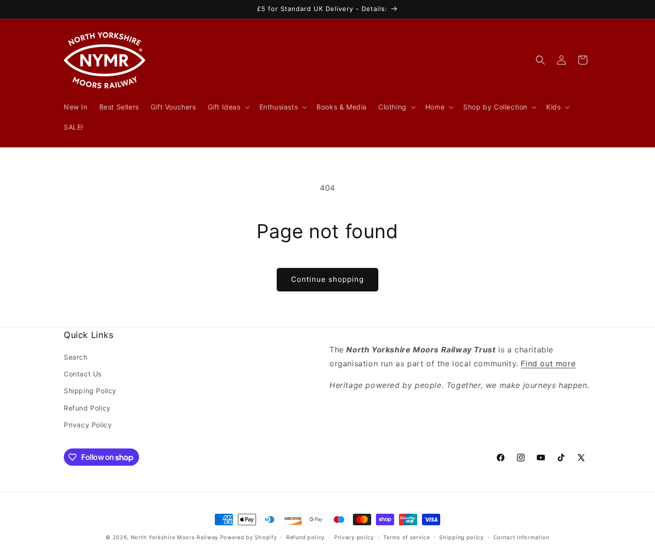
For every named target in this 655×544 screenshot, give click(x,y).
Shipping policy (461, 537)
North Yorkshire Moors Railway (174, 537)
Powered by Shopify (248, 537)
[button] (228, 107)
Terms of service (406, 537)
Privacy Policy (88, 425)
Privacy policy (354, 537)
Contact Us (83, 374)
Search (76, 357)
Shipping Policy (90, 391)
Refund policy (305, 537)
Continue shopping (327, 279)
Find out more (548, 363)
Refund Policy (87, 408)
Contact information (521, 537)
